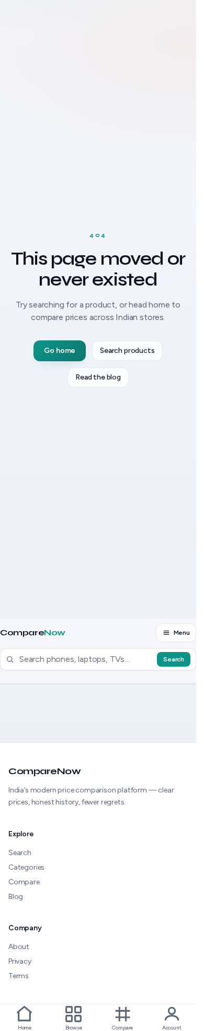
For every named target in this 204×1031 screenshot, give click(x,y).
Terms (18, 975)
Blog (15, 896)
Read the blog (98, 377)
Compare (32, 633)
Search (173, 659)
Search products (127, 350)
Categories (26, 867)
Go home (59, 350)
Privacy (19, 961)
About (18, 946)
